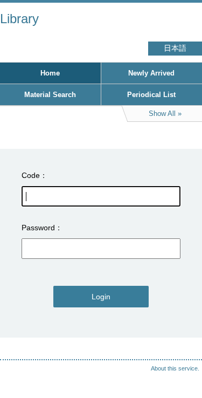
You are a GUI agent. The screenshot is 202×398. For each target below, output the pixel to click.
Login (101, 296)
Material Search (50, 95)
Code (31, 175)
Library (19, 18)
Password (38, 227)
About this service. (175, 368)
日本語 (175, 48)
